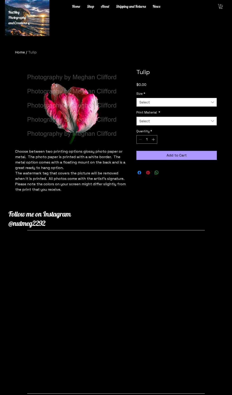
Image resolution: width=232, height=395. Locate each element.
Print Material (148, 112)
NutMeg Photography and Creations (19, 17)
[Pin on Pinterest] (148, 172)
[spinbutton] (147, 139)
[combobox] (176, 102)
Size (140, 94)
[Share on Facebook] (139, 172)
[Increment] (154, 139)
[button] (221, 6)
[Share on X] (165, 172)
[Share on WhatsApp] (156, 172)
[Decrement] (140, 139)
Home (20, 52)
